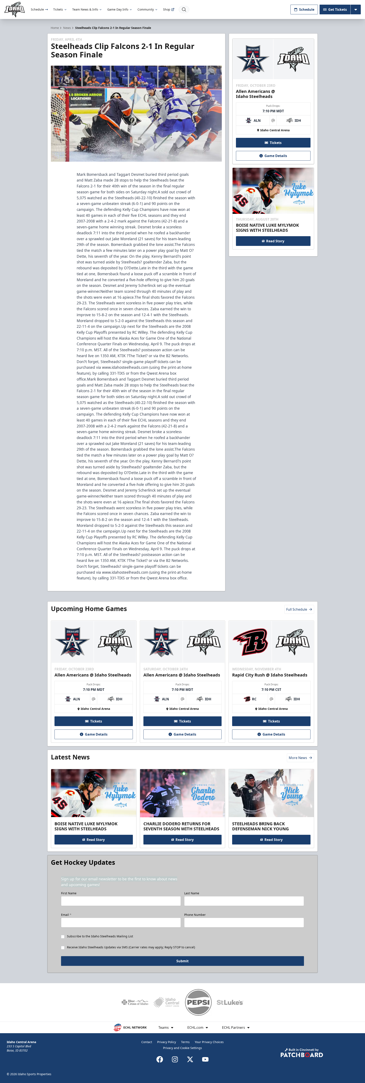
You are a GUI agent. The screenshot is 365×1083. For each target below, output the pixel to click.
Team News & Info (85, 9)
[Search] (184, 9)
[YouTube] (205, 1059)
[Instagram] (175, 1059)
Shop (166, 9)
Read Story (275, 241)
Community (146, 9)
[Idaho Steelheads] (14, 10)
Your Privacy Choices (209, 1042)
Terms (185, 1042)
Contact (146, 1042)
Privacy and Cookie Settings (182, 1048)
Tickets (58, 9)
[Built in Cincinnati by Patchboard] (302, 1052)
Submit (182, 961)
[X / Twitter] (190, 1059)
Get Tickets (337, 9)
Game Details (275, 155)
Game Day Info (117, 9)
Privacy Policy (166, 1042)
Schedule (37, 9)
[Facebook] (160, 1059)
